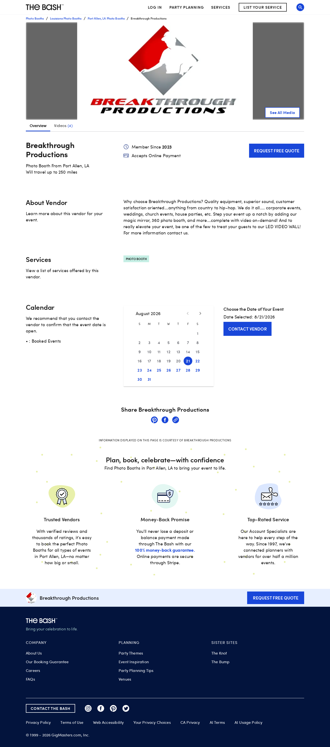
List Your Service (263, 7)
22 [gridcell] (197, 361)
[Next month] (200, 313)
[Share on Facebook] (165, 420)
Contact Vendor (247, 329)
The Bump (220, 661)
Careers (33, 670)
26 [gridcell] (168, 370)
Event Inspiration (134, 661)
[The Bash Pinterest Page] (113, 708)
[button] (165, 71)
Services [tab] (220, 7)
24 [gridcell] (149, 370)
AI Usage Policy (249, 722)
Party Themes (131, 653)
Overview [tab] (38, 125)
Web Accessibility (108, 722)
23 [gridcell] (139, 370)
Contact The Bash (50, 708)
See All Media (282, 112)
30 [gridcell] (139, 379)
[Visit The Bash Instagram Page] (88, 708)
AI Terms (217, 722)
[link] (154, 420)
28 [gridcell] (188, 370)
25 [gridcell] (159, 370)
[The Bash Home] (45, 7)
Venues (125, 679)
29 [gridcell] (197, 370)
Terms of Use (71, 722)
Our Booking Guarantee (47, 661)
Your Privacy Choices (152, 722)
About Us (34, 653)
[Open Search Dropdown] (300, 7)
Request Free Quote (276, 151)
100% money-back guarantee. (165, 550)
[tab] (63, 125)
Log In (155, 7)
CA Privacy (190, 722)
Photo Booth (136, 259)
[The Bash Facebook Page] (100, 708)
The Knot (219, 653)
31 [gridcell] (149, 379)
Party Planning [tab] (186, 7)
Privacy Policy (38, 722)
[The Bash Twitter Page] (125, 708)
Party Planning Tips (136, 670)
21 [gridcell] (188, 361)
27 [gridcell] (178, 370)
